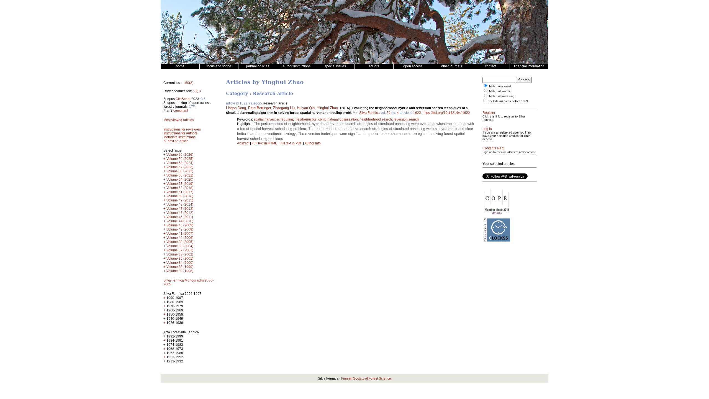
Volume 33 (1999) (179, 267)
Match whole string (501, 96)
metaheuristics (306, 119)
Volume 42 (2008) (179, 229)
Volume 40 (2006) (179, 238)
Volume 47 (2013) (179, 209)
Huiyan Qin (306, 108)
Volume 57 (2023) (179, 167)
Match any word (500, 86)
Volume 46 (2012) (179, 213)
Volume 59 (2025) (179, 159)
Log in (487, 129)
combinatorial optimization (338, 119)
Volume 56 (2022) (179, 171)
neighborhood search (375, 119)
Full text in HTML (265, 143)
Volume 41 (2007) (179, 234)
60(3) (197, 91)
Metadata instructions (179, 137)
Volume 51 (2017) (179, 192)
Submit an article (176, 141)
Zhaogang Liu (284, 108)
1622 (417, 113)
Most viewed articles (178, 120)
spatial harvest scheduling (273, 119)
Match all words (499, 91)
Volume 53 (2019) (179, 184)
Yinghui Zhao (327, 108)
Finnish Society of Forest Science (366, 378)
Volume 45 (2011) (179, 217)
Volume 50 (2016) (179, 196)
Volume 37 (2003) (179, 250)
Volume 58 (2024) (179, 163)
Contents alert (493, 148)
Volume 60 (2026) (179, 155)
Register (488, 113)
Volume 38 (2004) (179, 246)
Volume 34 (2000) (179, 263)
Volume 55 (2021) (179, 175)
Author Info (312, 143)
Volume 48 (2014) (179, 204)
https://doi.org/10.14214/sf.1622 (446, 113)
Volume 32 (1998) (179, 271)
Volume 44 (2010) (179, 221)
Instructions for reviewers (182, 129)
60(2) (189, 83)
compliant (180, 110)
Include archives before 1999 (508, 101)
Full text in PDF (290, 143)
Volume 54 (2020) (179, 179)
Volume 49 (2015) (179, 200)
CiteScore (183, 99)
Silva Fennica (369, 113)
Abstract (243, 143)
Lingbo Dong (236, 108)
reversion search (406, 119)
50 (389, 113)
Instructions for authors (180, 133)
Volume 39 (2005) (179, 242)
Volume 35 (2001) (179, 258)
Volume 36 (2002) (179, 254)
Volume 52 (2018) (179, 188)
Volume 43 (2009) (179, 225)
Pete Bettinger (259, 108)
